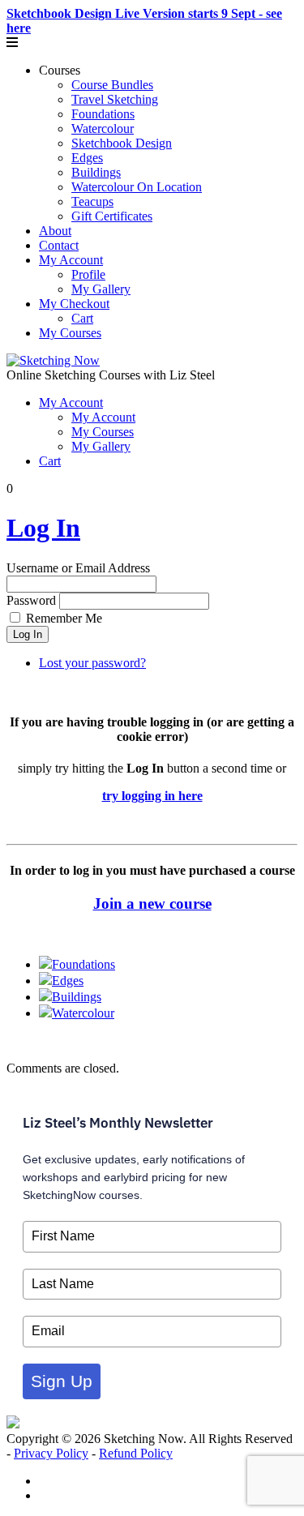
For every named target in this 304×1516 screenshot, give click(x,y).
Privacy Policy (51, 1453)
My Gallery (101, 289)
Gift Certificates (111, 216)
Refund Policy (136, 1453)
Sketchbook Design (121, 143)
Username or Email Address (78, 568)
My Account (71, 260)
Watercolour (102, 128)
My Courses (70, 333)
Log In (43, 527)
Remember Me (64, 618)
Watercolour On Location (136, 187)
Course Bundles (112, 85)
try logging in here (152, 796)
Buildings (96, 172)
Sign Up (61, 1381)
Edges (87, 158)
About (55, 231)
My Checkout (74, 303)
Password (31, 600)
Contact (59, 245)
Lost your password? (92, 663)
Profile (88, 274)
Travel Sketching (114, 99)
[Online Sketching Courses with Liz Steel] (53, 360)
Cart (82, 318)
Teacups (92, 201)
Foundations (103, 114)
